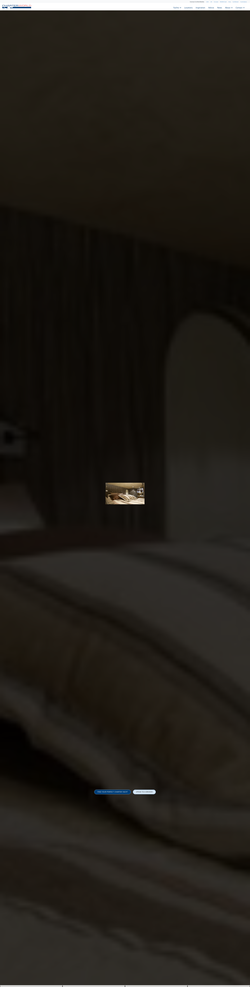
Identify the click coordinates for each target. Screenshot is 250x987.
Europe (216, 2)
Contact (239, 7)
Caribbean (236, 2)
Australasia (243, 2)
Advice (211, 7)
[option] (125, 493)
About (227, 7)
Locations (188, 7)
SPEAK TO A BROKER (144, 792)
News (219, 7)
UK (211, 2)
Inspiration (200, 7)
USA (207, 2)
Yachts (176, 7)
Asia (229, 2)
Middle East (223, 2)
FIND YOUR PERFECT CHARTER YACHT (112, 792)
